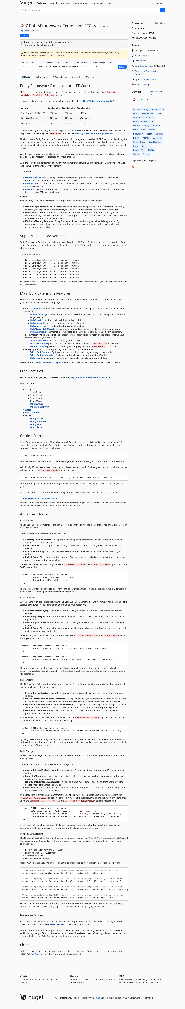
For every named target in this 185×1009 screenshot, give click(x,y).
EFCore (136, 125)
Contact (25, 976)
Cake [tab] (111, 62)
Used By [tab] (77, 77)
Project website (142, 55)
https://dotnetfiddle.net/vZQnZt (98, 101)
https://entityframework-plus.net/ (87, 377)
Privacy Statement (131, 997)
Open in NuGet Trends (145, 79)
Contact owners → (156, 92)
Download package (144, 66)
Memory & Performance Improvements (95, 133)
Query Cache (36, 418)
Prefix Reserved (31, 30)
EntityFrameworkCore (143, 121)
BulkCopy (157, 137)
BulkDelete (35, 326)
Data (135, 129)
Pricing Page (33, 954)
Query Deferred (38, 421)
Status (74, 976)
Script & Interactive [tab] (82, 62)
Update (159, 133)
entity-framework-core (144, 117)
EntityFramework (151, 125)
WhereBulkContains (40, 352)
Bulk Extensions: (33, 308)
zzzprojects (142, 99)
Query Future (37, 427)
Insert (152, 129)
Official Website (33, 177)
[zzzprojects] (134, 99)
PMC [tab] (33, 62)
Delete (136, 137)
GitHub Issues (32, 189)
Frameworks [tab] (43, 77)
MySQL (151, 150)
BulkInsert (35, 320)
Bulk (143, 129)
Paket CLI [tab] (67, 62)
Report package (142, 84)
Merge (146, 137)
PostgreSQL (139, 150)
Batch (149, 133)
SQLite (136, 154)
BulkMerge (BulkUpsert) (42, 328)
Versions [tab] (91, 77)
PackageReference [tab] (46, 62)
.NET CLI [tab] (25, 62)
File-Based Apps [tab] (99, 62)
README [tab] (28, 77)
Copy (135, 146)
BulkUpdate (36, 323)
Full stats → (160, 23)
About (76, 997)
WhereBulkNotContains (42, 355)
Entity (136, 113)
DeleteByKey (36, 403)
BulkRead (35, 358)
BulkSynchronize (38, 331)
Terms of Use (87, 997)
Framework (147, 113)
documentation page (49, 362)
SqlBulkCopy (139, 142)
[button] (122, 67)
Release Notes (57, 924)
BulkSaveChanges (39, 314)
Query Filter (36, 424)
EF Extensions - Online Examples (41, 498)
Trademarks (147, 997)
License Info (140, 60)
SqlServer (146, 146)
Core (159, 113)
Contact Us (30, 183)
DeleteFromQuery (39, 346)
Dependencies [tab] (61, 77)
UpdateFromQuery (39, 343)
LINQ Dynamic (32, 412)
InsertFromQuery (39, 340)
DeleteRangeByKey (39, 406)
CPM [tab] (58, 62)
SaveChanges (155, 142)
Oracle (146, 154)
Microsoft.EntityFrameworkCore (148, 109)
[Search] (162, 10)
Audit (28, 409)
